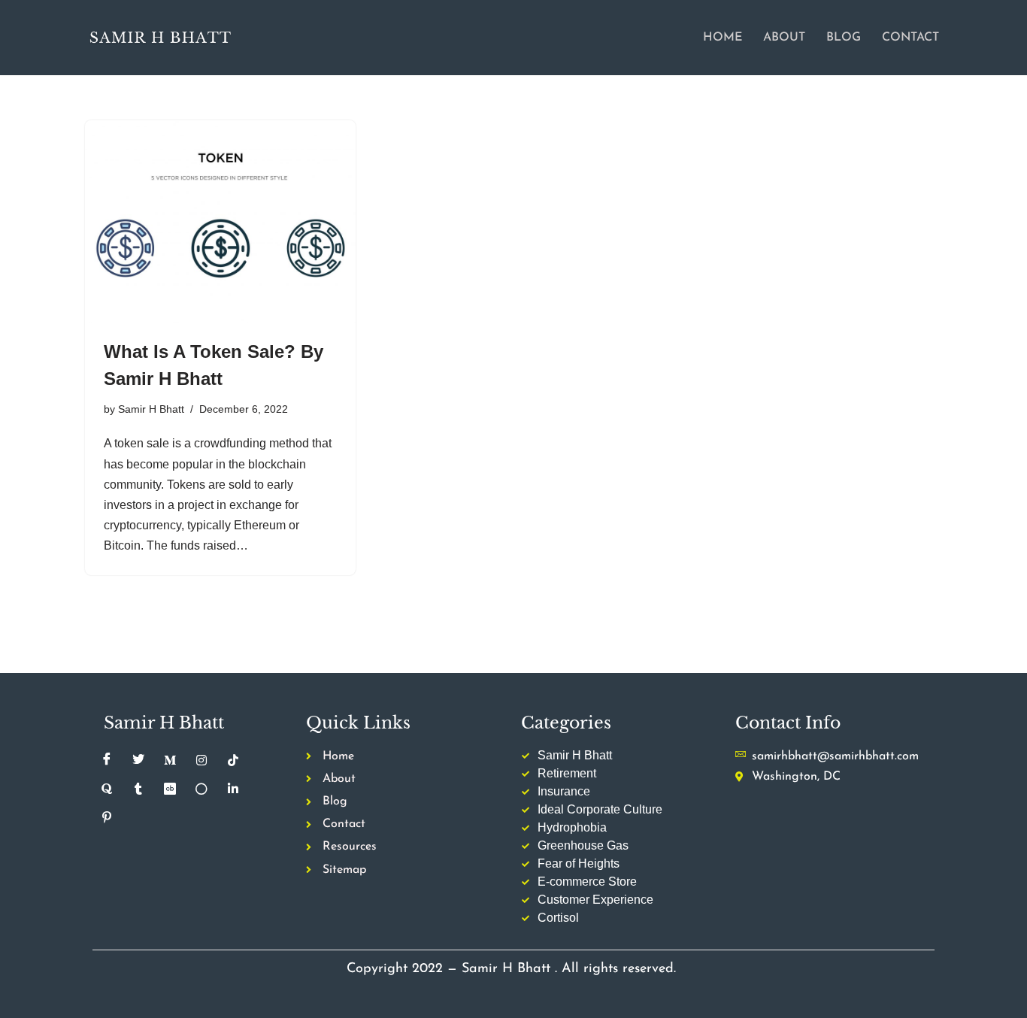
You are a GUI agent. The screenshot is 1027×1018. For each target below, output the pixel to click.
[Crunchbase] (170, 789)
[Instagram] (201, 761)
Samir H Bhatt (151, 409)
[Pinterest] (106, 818)
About (784, 38)
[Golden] (201, 789)
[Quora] (106, 789)
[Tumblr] (138, 789)
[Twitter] (138, 761)
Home (722, 38)
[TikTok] (233, 761)
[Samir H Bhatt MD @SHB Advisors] (160, 37)
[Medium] (170, 761)
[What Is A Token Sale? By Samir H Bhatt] (220, 221)
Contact (910, 38)
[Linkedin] (233, 789)
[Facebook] (106, 761)
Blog (843, 38)
